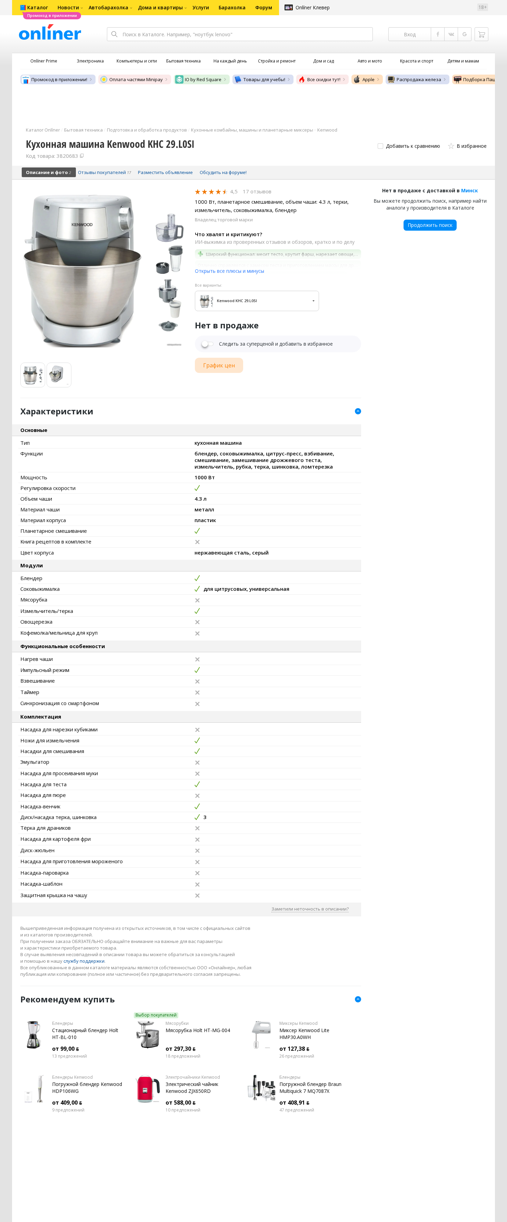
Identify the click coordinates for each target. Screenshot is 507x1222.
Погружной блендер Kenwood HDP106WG (87, 1087)
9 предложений (68, 1110)
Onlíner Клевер (313, 7)
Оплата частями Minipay (136, 79)
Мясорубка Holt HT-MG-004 (198, 1030)
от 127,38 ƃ (294, 1048)
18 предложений (183, 1056)
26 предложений (296, 1056)
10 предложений (183, 1110)
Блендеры (62, 1023)
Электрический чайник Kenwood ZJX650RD (192, 1087)
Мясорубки (177, 1023)
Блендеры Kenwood (72, 1077)
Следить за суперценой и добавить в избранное (276, 344)
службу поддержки (84, 961)
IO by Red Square (203, 79)
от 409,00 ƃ (67, 1102)
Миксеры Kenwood (298, 1023)
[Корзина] (481, 34)
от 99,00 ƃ (65, 1048)
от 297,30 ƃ (181, 1048)
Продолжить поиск (430, 225)
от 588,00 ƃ (181, 1102)
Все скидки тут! (323, 79)
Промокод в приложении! (59, 79)
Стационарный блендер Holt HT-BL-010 (85, 1033)
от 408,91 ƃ (294, 1102)
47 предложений (296, 1110)
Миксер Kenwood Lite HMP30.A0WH (304, 1033)
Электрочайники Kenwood (193, 1077)
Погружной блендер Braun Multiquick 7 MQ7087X (310, 1087)
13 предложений (69, 1056)
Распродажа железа (419, 79)
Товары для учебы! (264, 79)
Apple (368, 79)
